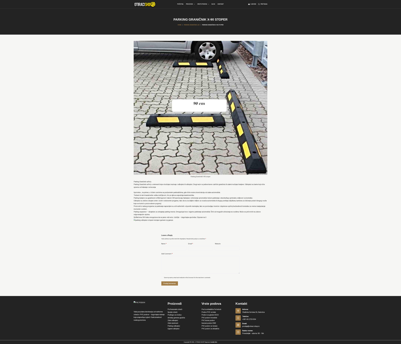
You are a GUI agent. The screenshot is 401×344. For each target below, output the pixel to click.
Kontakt (221, 4)
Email (190, 244)
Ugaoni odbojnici (173, 329)
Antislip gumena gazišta (176, 318)
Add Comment (167, 254)
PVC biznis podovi (208, 320)
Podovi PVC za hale (209, 312)
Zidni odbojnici (173, 320)
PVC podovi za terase (209, 326)
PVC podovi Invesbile (209, 318)
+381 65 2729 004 (249, 319)
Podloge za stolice (174, 315)
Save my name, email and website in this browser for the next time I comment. (187, 277)
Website (218, 244)
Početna (180, 4)
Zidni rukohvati (173, 323)
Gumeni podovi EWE (209, 323)
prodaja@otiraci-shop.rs (251, 326)
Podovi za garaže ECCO (210, 315)
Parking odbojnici (174, 326)
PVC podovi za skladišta (210, 329)
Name (164, 244)
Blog (213, 4)
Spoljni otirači (172, 312)
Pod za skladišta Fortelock (211, 309)
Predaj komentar (169, 283)
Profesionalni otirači (175, 309)
